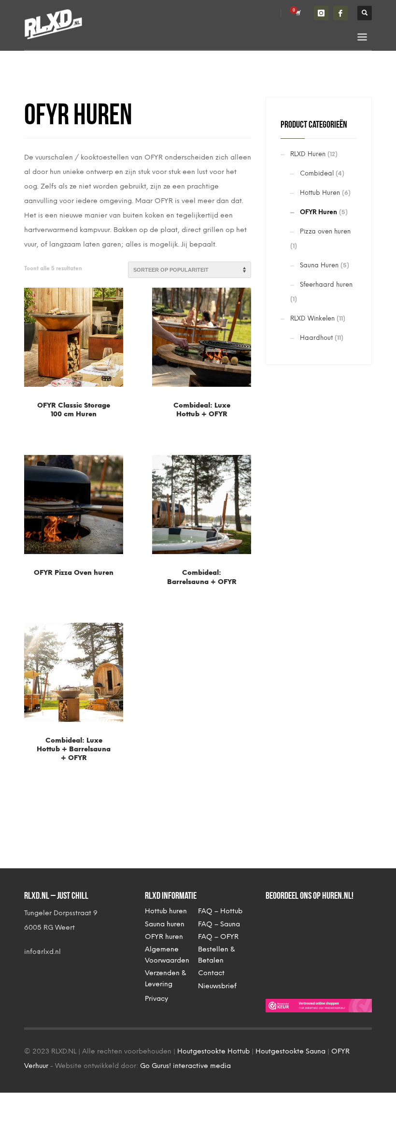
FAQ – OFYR (218, 937)
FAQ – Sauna (219, 924)
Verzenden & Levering (165, 978)
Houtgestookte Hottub (213, 1051)
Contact (211, 973)
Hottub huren (166, 911)
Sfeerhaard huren (326, 284)
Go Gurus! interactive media (185, 1066)
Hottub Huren (320, 192)
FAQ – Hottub (220, 911)
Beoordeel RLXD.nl (304, 944)
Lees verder (51, 417)
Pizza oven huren (325, 231)
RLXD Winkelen (312, 318)
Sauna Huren (319, 265)
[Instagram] (321, 13)
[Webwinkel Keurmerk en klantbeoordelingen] (319, 1005)
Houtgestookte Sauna (290, 1051)
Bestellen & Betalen (216, 954)
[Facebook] (340, 13)
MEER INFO (98, 417)
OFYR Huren (318, 212)
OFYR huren (164, 937)
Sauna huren (164, 924)
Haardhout (316, 337)
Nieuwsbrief (217, 986)
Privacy (156, 999)
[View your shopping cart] (297, 13)
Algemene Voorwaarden (167, 954)
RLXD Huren (307, 154)
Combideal (317, 173)
